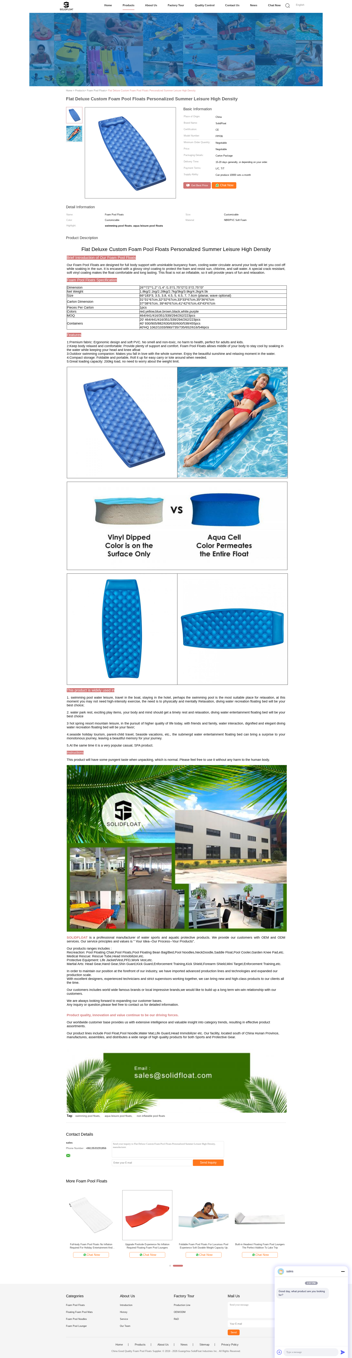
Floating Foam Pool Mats (79, 1312)
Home (108, 5)
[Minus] (343, 1271)
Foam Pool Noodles (76, 1319)
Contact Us (232, 5)
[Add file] (279, 1352)
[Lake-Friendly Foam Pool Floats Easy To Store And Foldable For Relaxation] (91, 1215)
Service (124, 1319)
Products (128, 5)
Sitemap (204, 1344)
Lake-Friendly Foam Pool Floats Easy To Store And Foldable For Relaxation (91, 1246)
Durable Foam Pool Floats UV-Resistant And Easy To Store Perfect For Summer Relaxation (203, 1246)
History (123, 1312)
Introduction (126, 1305)
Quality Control (204, 5)
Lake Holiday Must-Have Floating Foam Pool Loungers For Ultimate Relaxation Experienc (147, 1246)
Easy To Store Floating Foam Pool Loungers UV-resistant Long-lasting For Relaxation (259, 1246)
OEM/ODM (180, 1312)
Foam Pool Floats (75, 1305)
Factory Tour (176, 5)
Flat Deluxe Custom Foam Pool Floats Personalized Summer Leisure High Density (152, 90)
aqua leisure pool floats (118, 1115)
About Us (151, 5)
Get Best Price (199, 185)
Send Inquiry (208, 1162)
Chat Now (274, 5)
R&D (176, 1319)
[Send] (343, 1352)
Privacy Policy (230, 1344)
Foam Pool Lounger (76, 1326)
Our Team (125, 1326)
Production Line (182, 1305)
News (253, 5)
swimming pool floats (87, 1115)
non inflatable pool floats (151, 1115)
